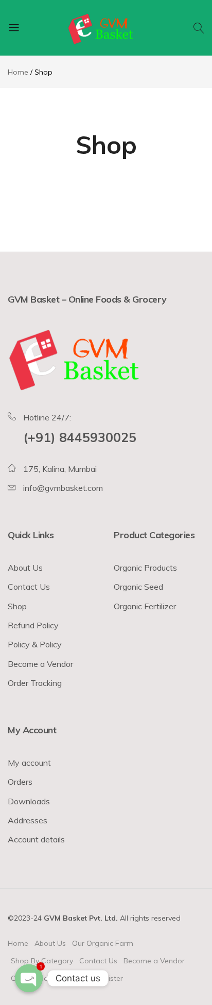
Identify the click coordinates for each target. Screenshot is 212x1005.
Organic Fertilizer (145, 606)
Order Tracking (35, 683)
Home (18, 943)
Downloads (29, 801)
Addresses (27, 820)
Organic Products (145, 567)
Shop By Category (42, 960)
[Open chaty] (29, 978)
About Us (25, 567)
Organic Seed (138, 586)
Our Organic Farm (102, 943)
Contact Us (29, 586)
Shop (17, 606)
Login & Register (95, 978)
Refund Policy (33, 625)
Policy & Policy (35, 644)
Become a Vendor (40, 664)
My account (29, 762)
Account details (36, 839)
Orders (20, 782)
